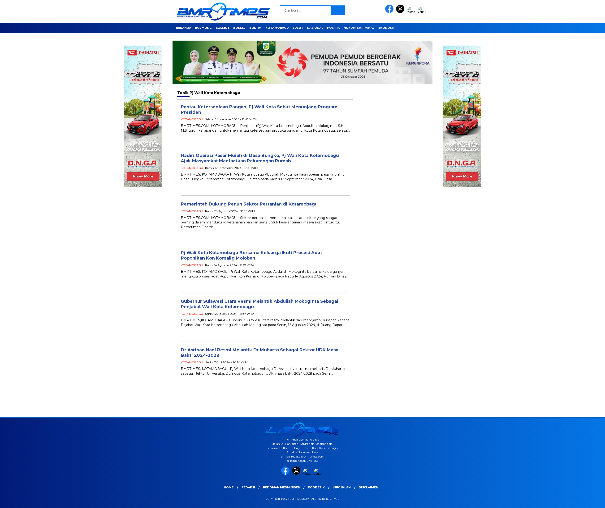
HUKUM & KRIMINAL (359, 27)
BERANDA (183, 27)
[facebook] (390, 12)
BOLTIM (255, 27)
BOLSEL (239, 27)
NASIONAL (315, 27)
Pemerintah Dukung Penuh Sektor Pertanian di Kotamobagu (249, 204)
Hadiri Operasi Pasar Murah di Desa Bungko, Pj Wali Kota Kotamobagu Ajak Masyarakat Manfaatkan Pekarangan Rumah (260, 158)
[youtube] (423, 12)
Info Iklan (342, 487)
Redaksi (248, 487)
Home (228, 487)
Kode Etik (316, 487)
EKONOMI (386, 27)
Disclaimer (368, 487)
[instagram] (412, 12)
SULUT (298, 27)
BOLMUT (222, 27)
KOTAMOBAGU (277, 27)
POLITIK (333, 27)
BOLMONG (203, 27)
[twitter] (401, 12)
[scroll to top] (583, 500)
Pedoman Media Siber (281, 487)
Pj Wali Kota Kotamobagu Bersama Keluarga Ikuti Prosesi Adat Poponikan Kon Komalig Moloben (251, 255)
